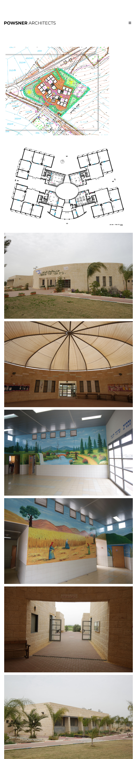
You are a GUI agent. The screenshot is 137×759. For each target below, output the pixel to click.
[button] (130, 23)
